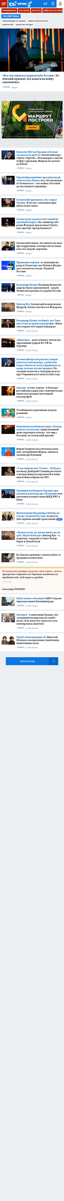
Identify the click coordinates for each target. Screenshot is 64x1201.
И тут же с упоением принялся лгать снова (36, 202)
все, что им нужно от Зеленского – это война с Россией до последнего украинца (39, 182)
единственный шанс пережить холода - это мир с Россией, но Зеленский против (39, 431)
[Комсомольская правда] (17, 3)
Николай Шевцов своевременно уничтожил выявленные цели (37, 640)
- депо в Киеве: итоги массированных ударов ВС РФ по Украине (39, 342)
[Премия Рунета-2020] (29, 4)
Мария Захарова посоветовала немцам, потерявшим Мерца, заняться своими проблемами (37, 451)
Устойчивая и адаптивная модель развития (36, 412)
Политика (6, 87)
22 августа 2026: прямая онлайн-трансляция (38, 515)
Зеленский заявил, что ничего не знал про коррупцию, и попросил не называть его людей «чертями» (39, 245)
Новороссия (7, 25)
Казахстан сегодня (24, 25)
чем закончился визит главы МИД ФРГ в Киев (39, 495)
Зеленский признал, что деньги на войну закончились (31, 79)
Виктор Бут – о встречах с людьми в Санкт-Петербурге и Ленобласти (38, 537)
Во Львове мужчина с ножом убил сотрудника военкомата (38, 556)
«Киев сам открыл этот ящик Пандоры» (39, 323)
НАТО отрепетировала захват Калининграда (39, 600)
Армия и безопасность (38, 21)
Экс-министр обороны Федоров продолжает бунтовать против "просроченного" (37, 224)
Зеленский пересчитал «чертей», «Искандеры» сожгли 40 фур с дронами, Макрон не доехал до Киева (39, 157)
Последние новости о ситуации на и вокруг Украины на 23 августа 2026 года (38, 367)
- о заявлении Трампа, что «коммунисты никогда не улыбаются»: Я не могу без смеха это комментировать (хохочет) (37, 619)
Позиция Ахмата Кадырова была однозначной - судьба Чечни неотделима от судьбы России (39, 287)
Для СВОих (24, 10)
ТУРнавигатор (9, 10)
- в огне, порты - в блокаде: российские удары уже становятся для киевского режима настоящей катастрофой (39, 392)
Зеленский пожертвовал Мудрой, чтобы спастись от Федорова (39, 306)
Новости (36, 10)
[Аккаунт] (60, 4)
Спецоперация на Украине (14, 21)
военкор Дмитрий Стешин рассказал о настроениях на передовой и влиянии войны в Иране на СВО (38, 473)
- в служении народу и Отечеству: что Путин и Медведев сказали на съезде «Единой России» (39, 267)
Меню (3, 4)
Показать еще (27, 661)
